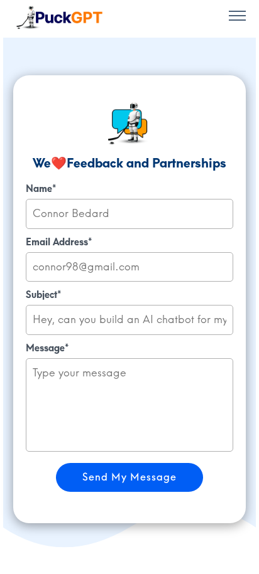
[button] (237, 17)
